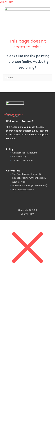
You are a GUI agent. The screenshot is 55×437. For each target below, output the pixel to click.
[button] (27, 25)
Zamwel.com (6, 1)
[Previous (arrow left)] (6, 283)
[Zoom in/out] (6, 279)
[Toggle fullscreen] (19, 279)
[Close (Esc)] (44, 279)
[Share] (32, 279)
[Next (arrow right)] (19, 283)
